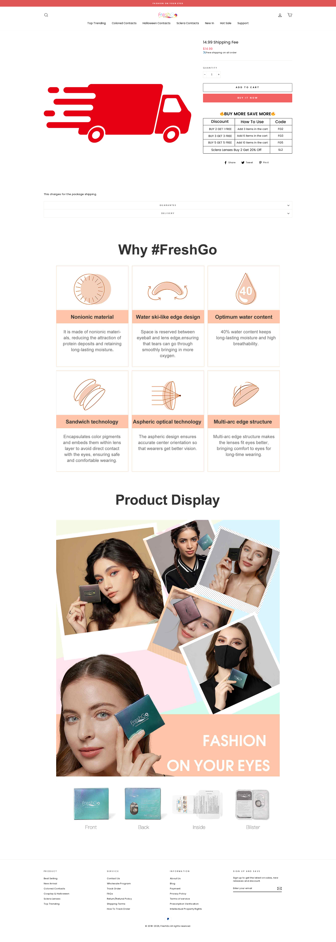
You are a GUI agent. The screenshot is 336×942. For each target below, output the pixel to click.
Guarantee (168, 205)
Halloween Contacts (156, 23)
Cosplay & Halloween (56, 893)
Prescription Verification (184, 903)
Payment (175, 888)
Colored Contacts (124, 23)
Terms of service (180, 898)
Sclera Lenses (52, 898)
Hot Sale (225, 23)
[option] (168, 3)
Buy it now (247, 97)
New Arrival (50, 883)
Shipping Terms (116, 903)
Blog (172, 883)
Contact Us (113, 878)
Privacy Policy (178, 893)
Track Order (114, 888)
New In (209, 23)
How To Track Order (118, 908)
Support (243, 23)
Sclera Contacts (188, 23)
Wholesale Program (119, 883)
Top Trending (96, 23)
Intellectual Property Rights (186, 908)
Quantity (210, 68)
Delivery (168, 213)
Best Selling (51, 878)
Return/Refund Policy (119, 898)
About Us (175, 878)
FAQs (110, 893)
